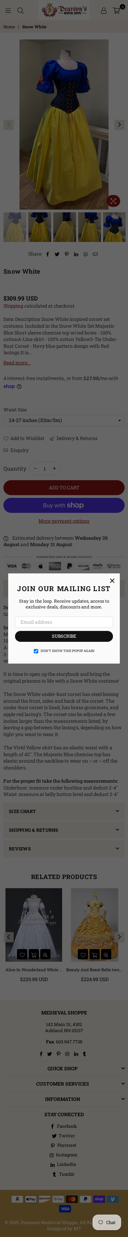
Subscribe (64, 636)
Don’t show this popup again (68, 651)
